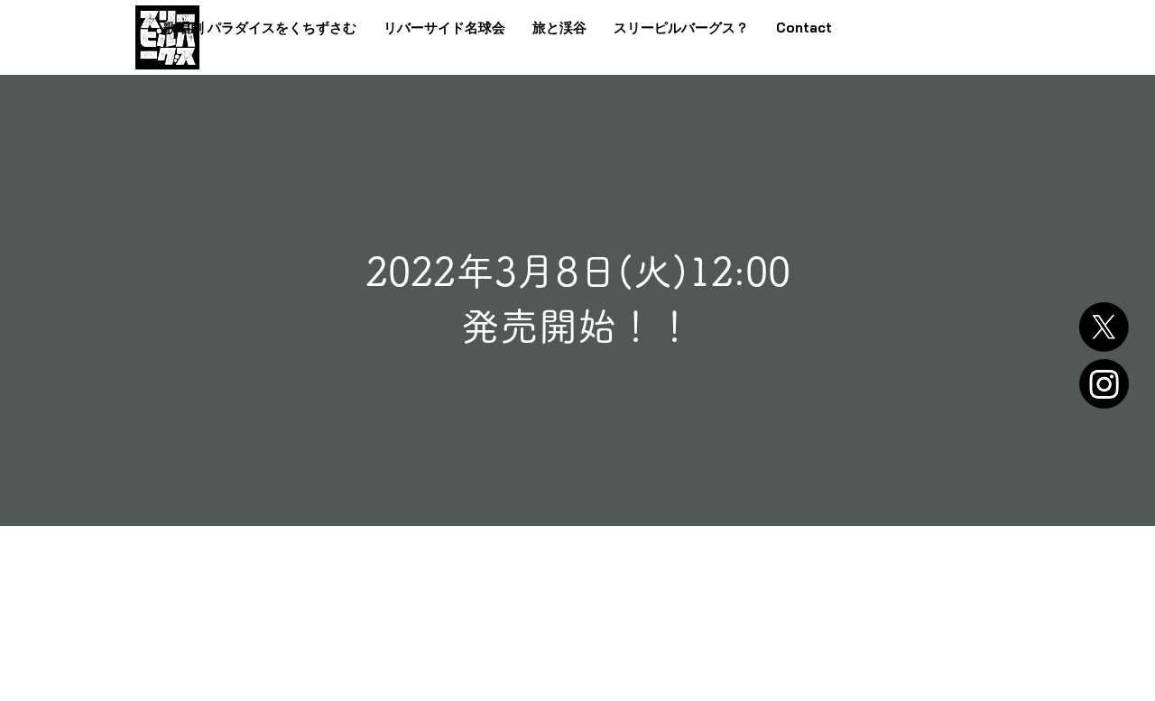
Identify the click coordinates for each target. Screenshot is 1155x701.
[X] (1104, 327)
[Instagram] (1104, 384)
